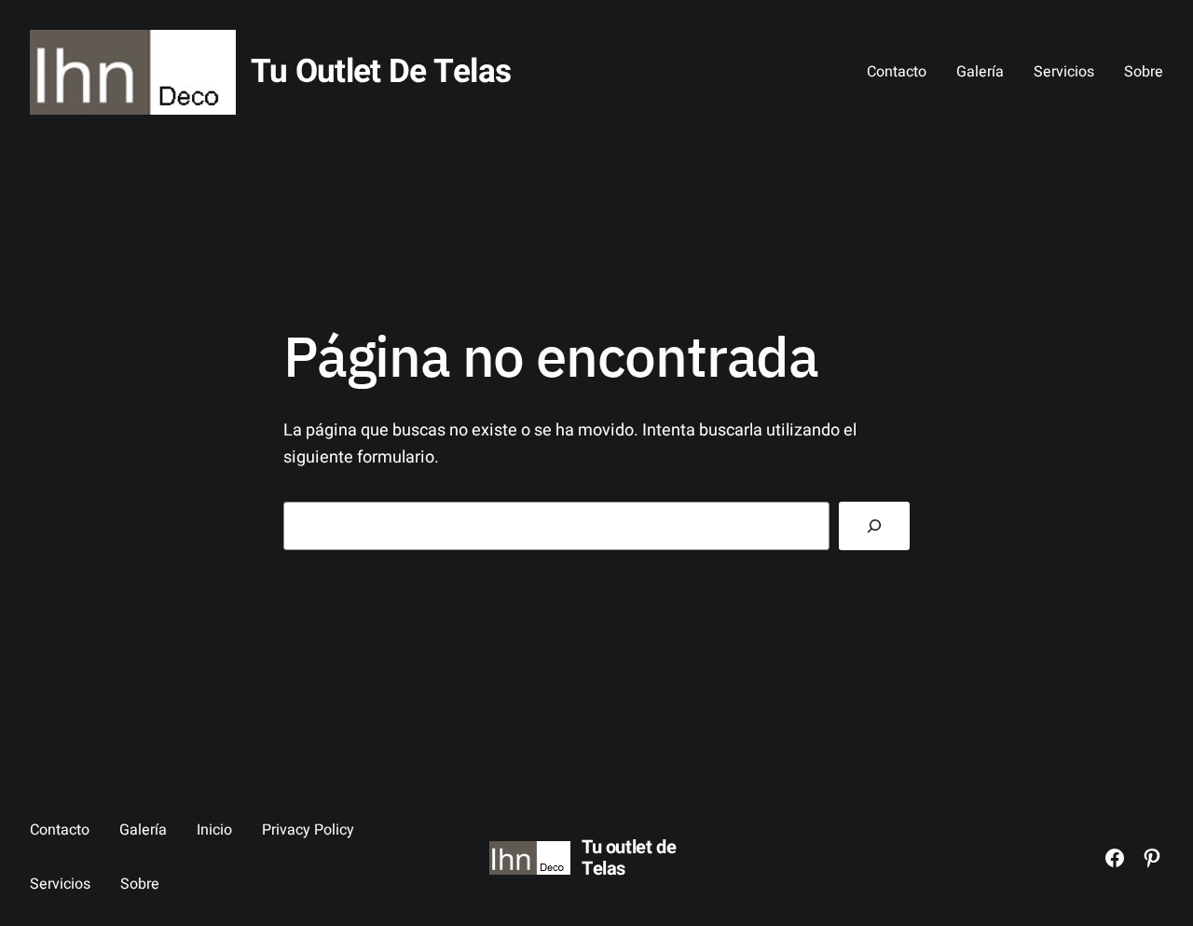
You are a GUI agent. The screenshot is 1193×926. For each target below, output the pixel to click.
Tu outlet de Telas (381, 72)
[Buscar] (874, 526)
